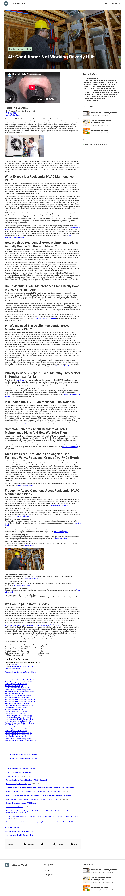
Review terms (29, 545)
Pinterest (60, 844)
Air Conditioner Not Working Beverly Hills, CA (20, 692)
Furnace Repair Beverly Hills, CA (16, 684)
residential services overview (57, 281)
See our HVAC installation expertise (68, 366)
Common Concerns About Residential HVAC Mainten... (102, 92)
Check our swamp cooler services (36, 424)
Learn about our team (60, 539)
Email (76, 844)
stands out (20, 380)
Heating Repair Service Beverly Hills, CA (18, 715)
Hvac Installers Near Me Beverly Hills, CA (19, 705)
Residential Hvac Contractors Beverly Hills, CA (20, 672)
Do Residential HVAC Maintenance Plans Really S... (101, 84)
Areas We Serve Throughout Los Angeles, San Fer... (101, 94)
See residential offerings (20, 516)
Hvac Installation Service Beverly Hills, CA (19, 721)
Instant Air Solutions (13, 115)
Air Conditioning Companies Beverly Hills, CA (20, 682)
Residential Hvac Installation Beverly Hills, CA (20, 741)
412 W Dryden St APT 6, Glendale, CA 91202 (34, 625)
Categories (116, 3)
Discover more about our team (45, 318)
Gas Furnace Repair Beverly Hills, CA (17, 727)
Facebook (30, 844)
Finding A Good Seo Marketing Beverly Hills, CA (21, 754)
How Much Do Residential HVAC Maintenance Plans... (102, 82)
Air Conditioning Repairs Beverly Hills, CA (19, 697)
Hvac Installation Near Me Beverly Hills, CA (19, 719)
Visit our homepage (61, 532)
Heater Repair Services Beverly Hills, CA (18, 690)
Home (105, 3)
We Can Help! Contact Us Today (95, 98)
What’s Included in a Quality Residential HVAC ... (100, 86)
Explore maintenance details (58, 505)
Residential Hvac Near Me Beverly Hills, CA (19, 723)
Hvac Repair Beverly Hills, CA (15, 713)
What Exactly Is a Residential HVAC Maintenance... (101, 80)
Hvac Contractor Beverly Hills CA (20, 49)
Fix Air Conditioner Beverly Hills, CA (17, 688)
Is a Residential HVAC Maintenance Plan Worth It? (101, 90)
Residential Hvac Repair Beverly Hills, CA (19, 703)
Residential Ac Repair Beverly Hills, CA (18, 696)
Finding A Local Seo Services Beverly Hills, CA (21, 758)
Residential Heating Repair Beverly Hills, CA (20, 699)
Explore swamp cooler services (20, 599)
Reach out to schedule (25, 485)
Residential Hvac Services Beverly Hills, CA (20, 680)
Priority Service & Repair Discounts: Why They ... (100, 88)
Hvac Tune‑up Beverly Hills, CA (15, 737)
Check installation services (33, 578)
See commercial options (22, 585)
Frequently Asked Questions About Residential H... (101, 96)
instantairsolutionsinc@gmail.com (21, 666)
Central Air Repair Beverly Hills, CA (16, 707)
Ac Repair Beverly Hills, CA (14, 686)
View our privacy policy (70, 447)
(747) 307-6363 (11, 113)
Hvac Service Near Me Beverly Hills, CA (18, 717)
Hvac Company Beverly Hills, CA (16, 711)
